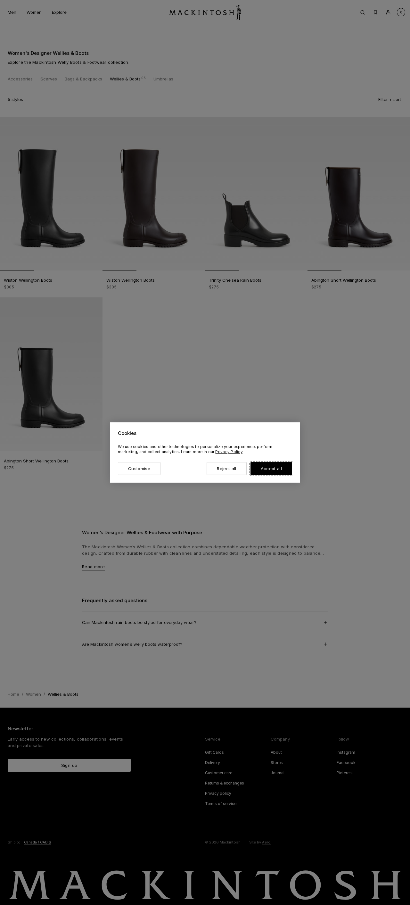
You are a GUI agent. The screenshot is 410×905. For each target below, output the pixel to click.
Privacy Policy (228, 451)
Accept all (271, 468)
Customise (139, 468)
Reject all (226, 468)
